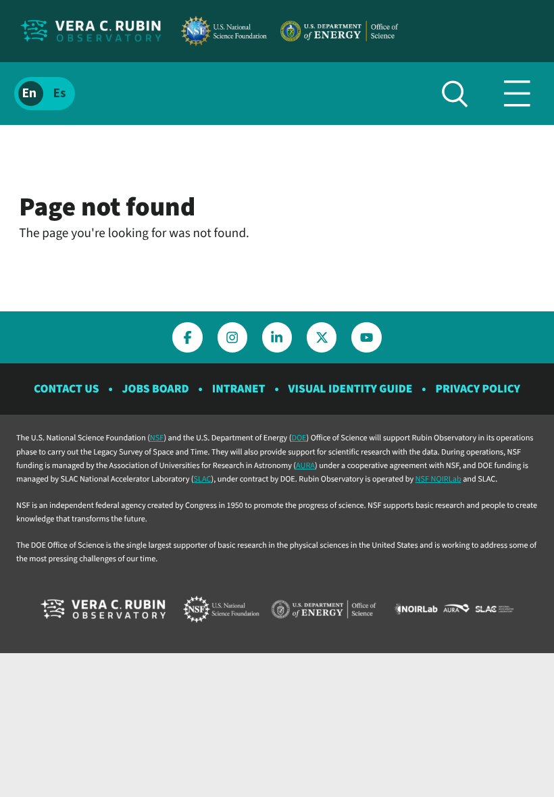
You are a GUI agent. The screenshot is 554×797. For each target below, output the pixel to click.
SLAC (202, 479)
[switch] (44, 93)
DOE (298, 438)
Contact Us (66, 388)
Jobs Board (155, 388)
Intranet (239, 388)
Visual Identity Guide (350, 388)
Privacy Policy (477, 388)
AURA (305, 465)
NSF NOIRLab (438, 479)
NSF (157, 438)
